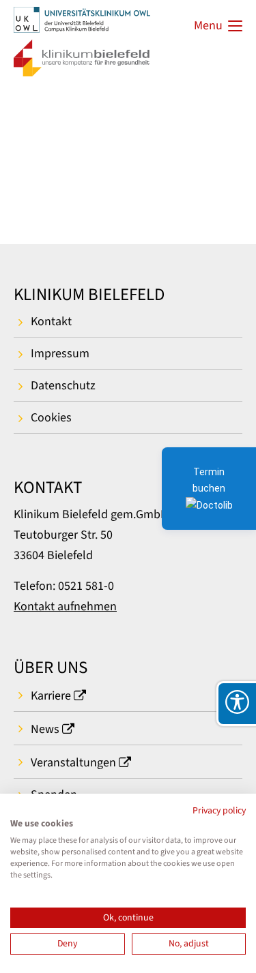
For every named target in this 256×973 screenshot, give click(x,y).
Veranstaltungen (73, 762)
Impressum (60, 353)
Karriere (51, 695)
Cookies (51, 417)
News (45, 729)
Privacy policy (219, 811)
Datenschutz (63, 385)
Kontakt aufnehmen (65, 606)
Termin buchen (209, 480)
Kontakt (51, 321)
